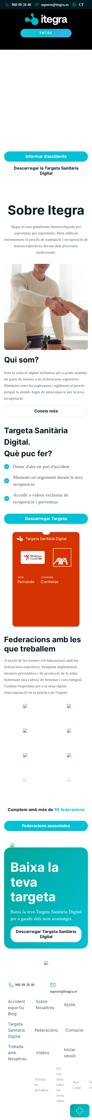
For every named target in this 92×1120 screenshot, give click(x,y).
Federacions (46, 1030)
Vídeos (42, 1052)
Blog (12, 1013)
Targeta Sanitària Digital (16, 1030)
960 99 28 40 (24, 985)
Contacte (74, 1030)
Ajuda (69, 1004)
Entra (46, 33)
